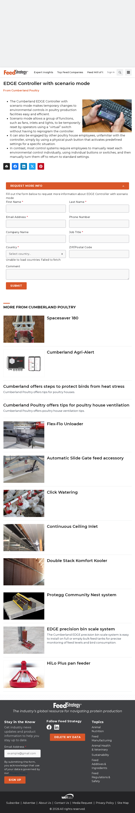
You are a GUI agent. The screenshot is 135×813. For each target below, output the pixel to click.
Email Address (17, 217)
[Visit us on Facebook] (49, 727)
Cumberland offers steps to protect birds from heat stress (63, 386)
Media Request (82, 802)
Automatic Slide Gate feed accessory (85, 458)
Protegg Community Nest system (81, 594)
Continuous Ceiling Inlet (72, 526)
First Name (14, 202)
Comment (13, 266)
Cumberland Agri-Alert (70, 352)
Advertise (29, 802)
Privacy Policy (105, 802)
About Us (45, 802)
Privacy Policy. (19, 773)
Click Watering (62, 492)
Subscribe (12, 802)
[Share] (15, 166)
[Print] (6, 166)
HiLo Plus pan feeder (68, 663)
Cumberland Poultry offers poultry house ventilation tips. (44, 410)
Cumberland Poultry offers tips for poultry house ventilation (66, 405)
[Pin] (41, 166)
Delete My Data (67, 737)
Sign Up (15, 779)
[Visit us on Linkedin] (56, 727)
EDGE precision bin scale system (81, 629)
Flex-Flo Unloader (65, 423)
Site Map (123, 802)
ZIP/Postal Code (80, 247)
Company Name (17, 232)
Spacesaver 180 (62, 318)
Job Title (76, 232)
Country (12, 247)
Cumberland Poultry (25, 90)
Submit (16, 285)
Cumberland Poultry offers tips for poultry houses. (39, 392)
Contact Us (61, 802)
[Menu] (128, 72)
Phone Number (79, 217)
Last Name (77, 202)
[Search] (120, 72)
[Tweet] (32, 166)
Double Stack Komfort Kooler (77, 560)
